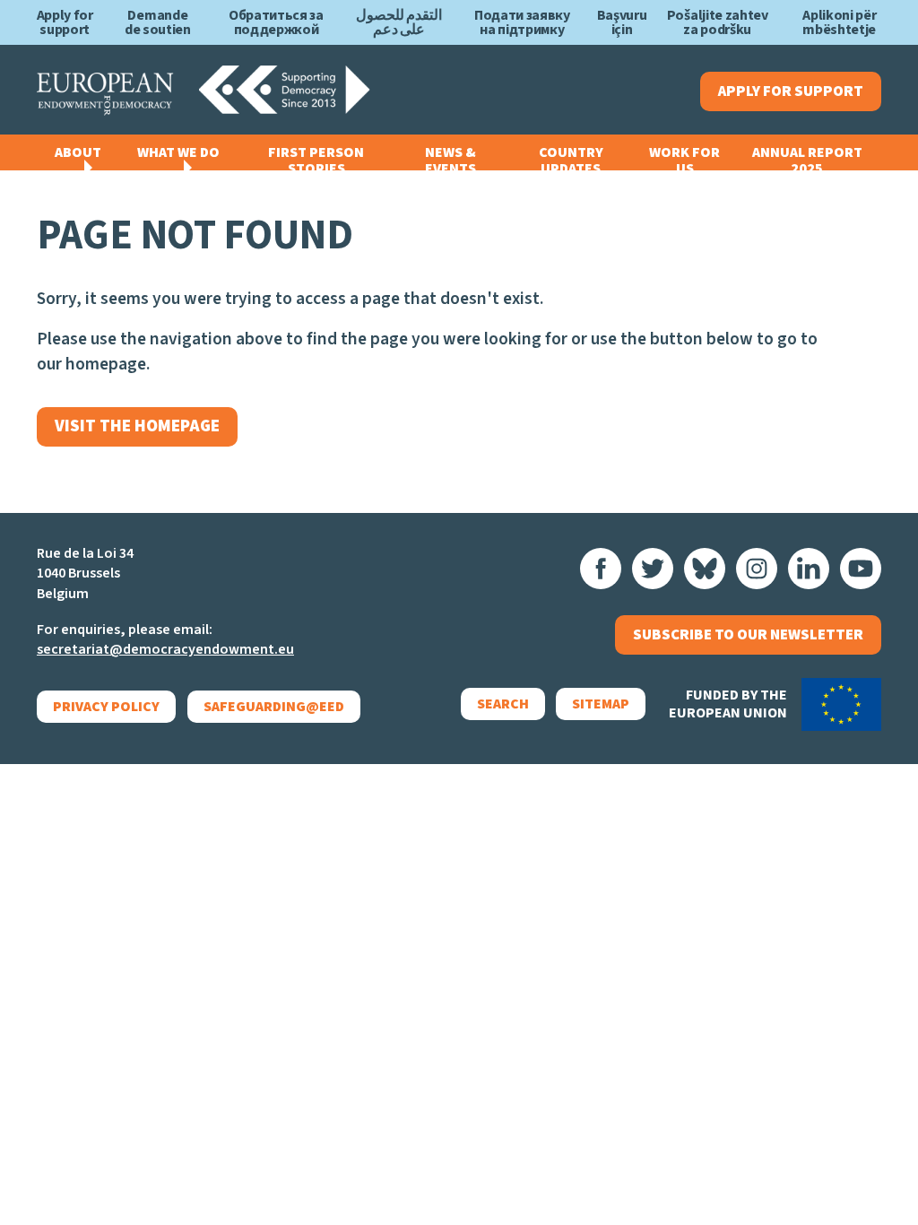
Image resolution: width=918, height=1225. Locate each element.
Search (503, 704)
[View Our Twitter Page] (652, 568)
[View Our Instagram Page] (756, 568)
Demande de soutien (158, 22)
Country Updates (571, 160)
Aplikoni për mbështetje (839, 22)
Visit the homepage (137, 426)
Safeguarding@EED (274, 707)
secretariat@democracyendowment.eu (165, 649)
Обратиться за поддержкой (276, 22)
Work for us (684, 160)
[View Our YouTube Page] (860, 568)
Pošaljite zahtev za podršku (717, 22)
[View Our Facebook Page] (600, 568)
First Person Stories (316, 160)
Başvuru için (622, 22)
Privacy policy (106, 707)
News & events (450, 160)
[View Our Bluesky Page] (704, 568)
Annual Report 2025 (807, 160)
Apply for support (65, 22)
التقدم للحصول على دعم (399, 22)
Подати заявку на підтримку (522, 22)
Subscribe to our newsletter (748, 635)
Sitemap (600, 704)
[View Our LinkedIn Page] (808, 568)
